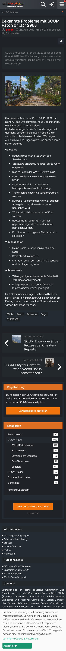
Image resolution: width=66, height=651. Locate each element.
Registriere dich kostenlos (29, 398)
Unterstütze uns (12, 546)
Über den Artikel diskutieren (33, 506)
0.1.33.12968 (12, 319)
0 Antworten (13, 33)
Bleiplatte (45, 232)
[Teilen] (61, 41)
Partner (8, 550)
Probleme (32, 314)
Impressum (9, 553)
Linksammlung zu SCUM (16, 569)
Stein (15, 256)
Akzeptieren (10, 645)
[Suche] (43, 4)
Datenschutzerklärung (15, 539)
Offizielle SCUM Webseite (17, 566)
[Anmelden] (51, 4)
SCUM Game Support (15, 577)
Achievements (13, 270)
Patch (20, 314)
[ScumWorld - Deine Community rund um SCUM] (14, 4)
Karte (15, 251)
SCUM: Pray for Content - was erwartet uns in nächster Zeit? (23, 369)
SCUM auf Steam (12, 573)
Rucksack (17, 200)
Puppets (17, 288)
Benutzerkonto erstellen (33, 410)
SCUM (10, 314)
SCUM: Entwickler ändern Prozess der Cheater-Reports (42, 345)
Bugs (43, 314)
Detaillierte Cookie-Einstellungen (20, 638)
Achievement (32, 280)
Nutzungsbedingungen (16, 535)
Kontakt (8, 542)
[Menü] (61, 4)
